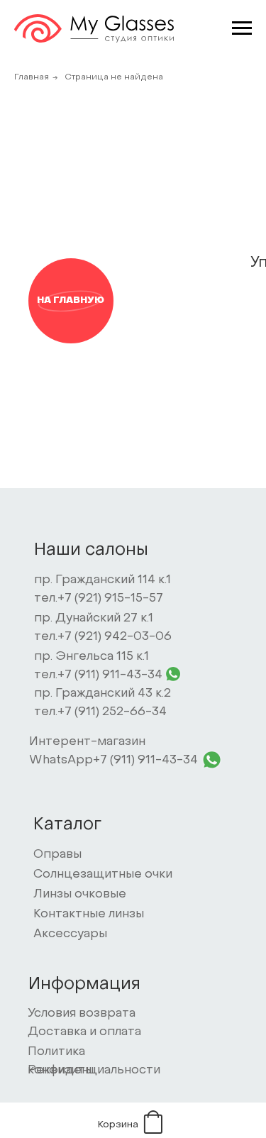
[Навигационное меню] (242, 28)
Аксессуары (70, 934)
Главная (31, 77)
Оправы (57, 855)
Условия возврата (81, 1014)
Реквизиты (61, 1070)
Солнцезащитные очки (102, 874)
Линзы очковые (79, 894)
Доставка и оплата (84, 1032)
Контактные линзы (88, 914)
